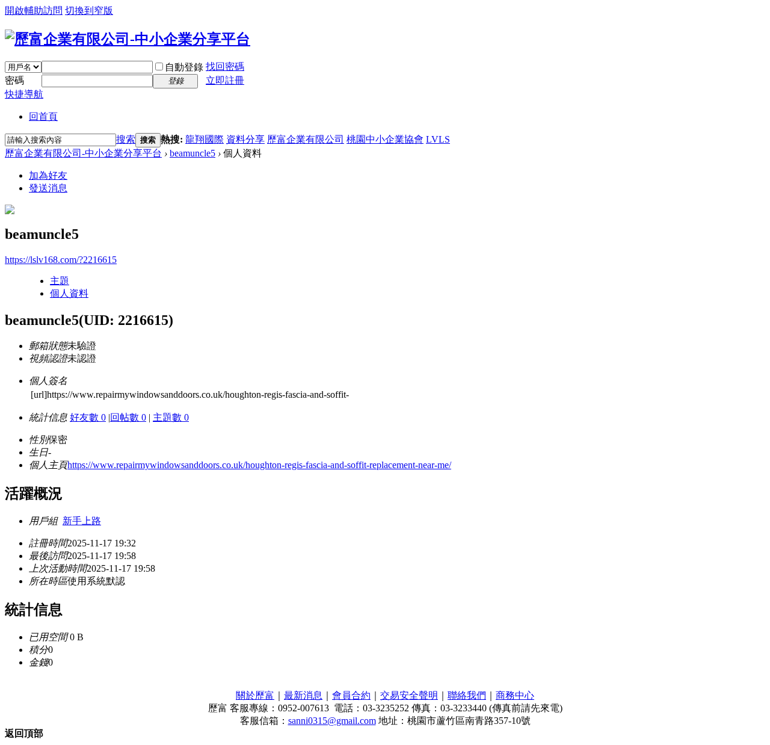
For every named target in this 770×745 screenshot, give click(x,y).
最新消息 (303, 695)
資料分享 (245, 139)
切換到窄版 (89, 10)
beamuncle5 (192, 153)
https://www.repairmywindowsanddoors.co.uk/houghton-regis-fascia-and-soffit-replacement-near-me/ (259, 465)
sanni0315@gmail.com (332, 721)
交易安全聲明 (409, 695)
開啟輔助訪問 (34, 10)
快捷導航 (24, 94)
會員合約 (351, 695)
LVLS (438, 139)
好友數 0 (88, 417)
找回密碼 (225, 66)
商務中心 (515, 695)
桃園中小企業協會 (385, 139)
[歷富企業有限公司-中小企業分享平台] (127, 39)
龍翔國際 (204, 139)
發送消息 (48, 188)
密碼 (14, 80)
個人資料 (69, 293)
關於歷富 (255, 695)
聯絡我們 (467, 695)
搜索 (125, 139)
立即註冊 (225, 80)
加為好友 (48, 175)
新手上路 (82, 521)
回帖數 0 (128, 417)
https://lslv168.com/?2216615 (61, 260)
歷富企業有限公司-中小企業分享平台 (83, 153)
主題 (59, 281)
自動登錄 (184, 67)
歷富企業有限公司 (305, 139)
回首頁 (43, 116)
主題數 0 (171, 417)
